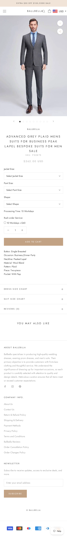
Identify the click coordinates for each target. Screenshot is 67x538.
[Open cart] (49, 11)
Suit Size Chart (14, 299)
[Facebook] (5, 386)
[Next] (53, 121)
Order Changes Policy (14, 452)
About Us (8, 404)
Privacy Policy (10, 431)
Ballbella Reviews (12, 441)
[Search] (43, 11)
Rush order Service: (13, 217)
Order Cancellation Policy (16, 447)
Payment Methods (12, 425)
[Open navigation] (4, 11)
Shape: (7, 197)
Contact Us (9, 409)
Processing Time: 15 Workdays (19, 211)
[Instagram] (12, 386)
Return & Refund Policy (15, 414)
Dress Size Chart (15, 289)
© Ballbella (33, 510)
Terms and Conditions (14, 436)
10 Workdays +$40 (16, 223)
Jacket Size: (9, 169)
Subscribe (15, 493)
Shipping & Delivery (13, 420)
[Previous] (13, 121)
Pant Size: (8, 183)
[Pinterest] (20, 386)
